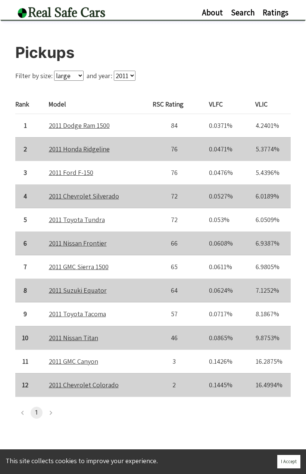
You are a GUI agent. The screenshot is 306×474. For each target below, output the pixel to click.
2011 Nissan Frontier (78, 243)
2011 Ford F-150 (71, 172)
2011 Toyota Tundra (77, 219)
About (212, 12)
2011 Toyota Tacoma (77, 314)
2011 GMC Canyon (73, 361)
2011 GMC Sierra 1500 (79, 266)
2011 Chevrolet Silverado (84, 196)
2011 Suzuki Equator (78, 290)
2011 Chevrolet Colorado (84, 385)
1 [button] (36, 412)
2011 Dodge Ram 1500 (79, 125)
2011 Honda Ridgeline (79, 149)
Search (243, 12)
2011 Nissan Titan (73, 337)
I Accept (289, 461)
